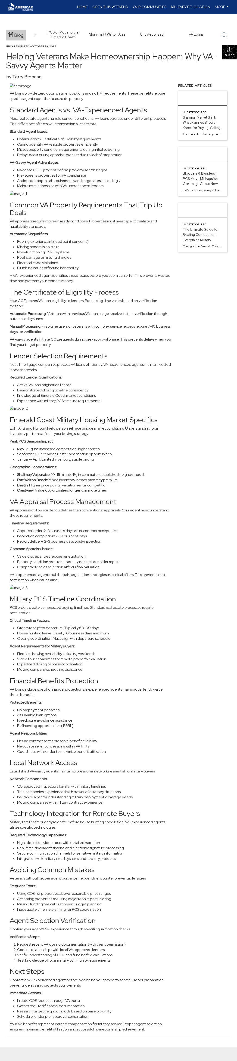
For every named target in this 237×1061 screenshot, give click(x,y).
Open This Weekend (110, 6)
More (222, 9)
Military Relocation (190, 6)
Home (82, 6)
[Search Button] (224, 35)
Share (229, 55)
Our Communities (149, 6)
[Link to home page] (23, 7)
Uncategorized (17, 46)
